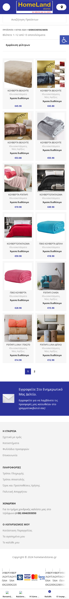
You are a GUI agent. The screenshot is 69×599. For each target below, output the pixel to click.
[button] (64, 39)
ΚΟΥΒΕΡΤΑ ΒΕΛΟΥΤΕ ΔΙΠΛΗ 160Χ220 (18, 92)
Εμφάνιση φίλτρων (18, 45)
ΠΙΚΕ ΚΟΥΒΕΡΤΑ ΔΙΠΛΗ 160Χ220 (51, 245)
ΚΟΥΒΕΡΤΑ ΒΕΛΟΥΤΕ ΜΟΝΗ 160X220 (50, 92)
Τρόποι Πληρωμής (13, 473)
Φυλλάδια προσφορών (16, 449)
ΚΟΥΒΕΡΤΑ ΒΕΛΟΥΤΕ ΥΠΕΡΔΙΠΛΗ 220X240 (18, 144)
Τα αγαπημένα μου (14, 536)
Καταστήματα (11, 443)
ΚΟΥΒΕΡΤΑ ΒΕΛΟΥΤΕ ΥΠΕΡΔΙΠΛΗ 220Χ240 (50, 144)
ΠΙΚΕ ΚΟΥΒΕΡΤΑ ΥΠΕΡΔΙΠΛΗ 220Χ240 (18, 294)
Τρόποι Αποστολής (13, 479)
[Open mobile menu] (6, 7)
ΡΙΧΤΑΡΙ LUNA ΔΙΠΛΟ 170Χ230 (51, 346)
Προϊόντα (8, 29)
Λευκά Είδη (20, 29)
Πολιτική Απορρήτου (15, 491)
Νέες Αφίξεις (50, 97)
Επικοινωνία (10, 455)
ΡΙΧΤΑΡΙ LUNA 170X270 (18, 344)
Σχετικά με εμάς (12, 437)
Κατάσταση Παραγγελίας (17, 530)
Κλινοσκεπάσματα (18, 94)
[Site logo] (34, 6)
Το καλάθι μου (11, 542)
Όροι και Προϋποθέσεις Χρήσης (21, 485)
